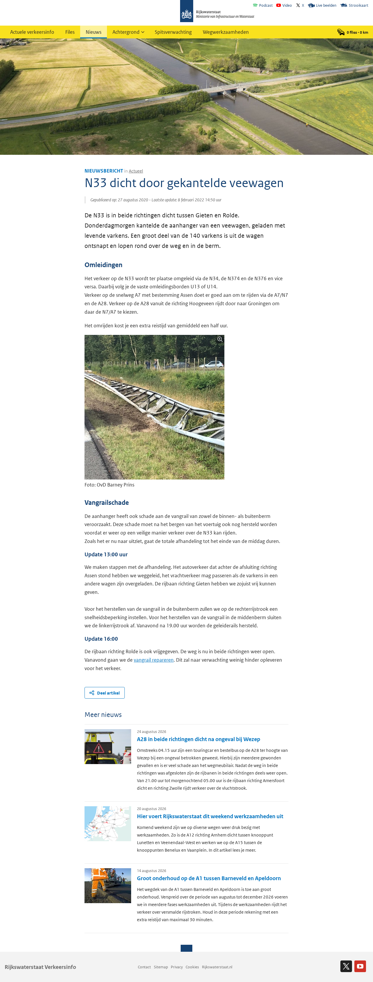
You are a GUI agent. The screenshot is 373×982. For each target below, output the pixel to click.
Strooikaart (358, 5)
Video (287, 5)
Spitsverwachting (173, 32)
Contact (144, 967)
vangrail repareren (154, 660)
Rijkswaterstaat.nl (217, 967)
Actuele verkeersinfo (32, 32)
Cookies (192, 967)
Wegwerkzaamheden (226, 32)
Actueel (136, 171)
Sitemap (161, 967)
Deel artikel (108, 693)
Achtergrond (126, 32)
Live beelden (326, 5)
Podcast (266, 5)
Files (70, 32)
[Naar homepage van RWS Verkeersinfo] (217, 11)
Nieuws (93, 32)
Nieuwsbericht (104, 171)
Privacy (177, 967)
